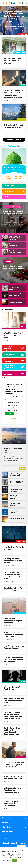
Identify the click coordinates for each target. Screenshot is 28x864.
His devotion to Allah (12, 410)
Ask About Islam (14, 146)
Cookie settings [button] (6, 860)
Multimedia (21, 119)
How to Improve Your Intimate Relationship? (13, 267)
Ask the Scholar (9, 185)
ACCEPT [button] (14, 860)
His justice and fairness (12, 402)
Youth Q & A (8, 191)
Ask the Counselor (10, 197)
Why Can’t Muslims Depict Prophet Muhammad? (14, 169)
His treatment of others (12, 405)
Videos (22, 469)
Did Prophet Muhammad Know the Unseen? (14, 177)
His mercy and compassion (13, 400)
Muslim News (23, 34)
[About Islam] (8, 2)
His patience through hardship (14, 407)
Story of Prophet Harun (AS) (13, 449)
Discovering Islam (19, 52)
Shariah (22, 85)
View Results (14, 418)
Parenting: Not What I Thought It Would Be (13, 212)
